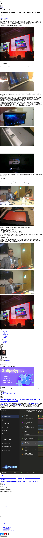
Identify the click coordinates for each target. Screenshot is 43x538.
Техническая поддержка (11, 535)
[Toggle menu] (0, 1)
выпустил (17, 405)
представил (14, 404)
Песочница (5, 514)
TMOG (20, 404)
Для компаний (5, 520)
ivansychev (2, 9)
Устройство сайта (6, 518)
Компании (5, 512)
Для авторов (5, 519)
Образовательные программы (8, 530)
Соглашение (5, 522)
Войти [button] (1, 7)
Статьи (4, 509)
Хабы (4, 511)
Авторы (4, 513)
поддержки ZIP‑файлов (33, 403)
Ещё (4, 484)
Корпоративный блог (7, 527)
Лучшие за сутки (4, 489)
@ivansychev (7, 360)
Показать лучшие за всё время (6, 491)
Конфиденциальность (7, 523)
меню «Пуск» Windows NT (6, 404)
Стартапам (5, 531)
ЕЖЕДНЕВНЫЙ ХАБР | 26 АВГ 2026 (7, 393)
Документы (5, 521)
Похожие (8, 489)
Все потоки (4, 1)
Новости (4, 510)
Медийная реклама (6, 528)
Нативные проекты (6, 529)
